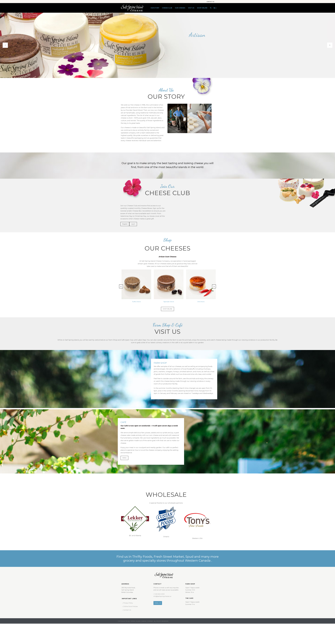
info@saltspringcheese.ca (162, 596)
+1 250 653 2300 (159, 594)
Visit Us (191, 8)
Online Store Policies (130, 606)
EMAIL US (158, 603)
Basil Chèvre (167, 301)
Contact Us (127, 610)
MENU (124, 458)
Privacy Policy (128, 603)
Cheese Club (167, 8)
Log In (133, 224)
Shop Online (202, 8)
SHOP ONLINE (167, 309)
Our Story (155, 8)
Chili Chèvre (135, 301)
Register (124, 224)
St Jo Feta (200, 301)
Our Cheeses (180, 8)
